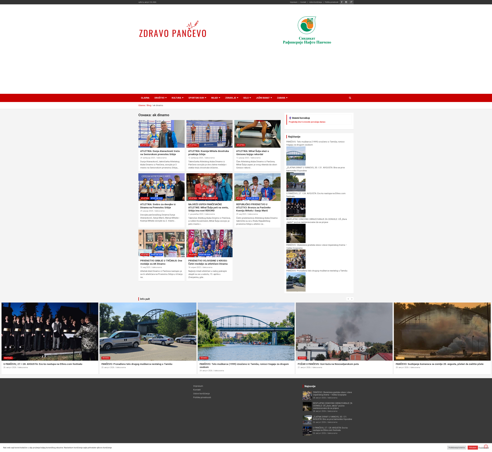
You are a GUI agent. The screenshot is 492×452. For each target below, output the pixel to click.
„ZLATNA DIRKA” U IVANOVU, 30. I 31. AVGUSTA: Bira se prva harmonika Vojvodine (332, 418)
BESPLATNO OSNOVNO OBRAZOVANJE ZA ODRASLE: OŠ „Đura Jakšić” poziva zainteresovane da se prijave (316, 220)
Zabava (281, 97)
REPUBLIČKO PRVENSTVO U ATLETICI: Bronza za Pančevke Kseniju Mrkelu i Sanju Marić (253, 207)
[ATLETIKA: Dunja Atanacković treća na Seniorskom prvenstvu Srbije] (161, 134)
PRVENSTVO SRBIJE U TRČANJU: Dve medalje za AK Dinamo (161, 262)
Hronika (7, 358)
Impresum (294, 2)
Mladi (214, 97)
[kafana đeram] (307, 30)
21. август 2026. (206, 367)
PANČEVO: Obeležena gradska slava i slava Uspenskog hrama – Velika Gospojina (332, 393)
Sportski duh (196, 97)
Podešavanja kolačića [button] (457, 448)
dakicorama (162, 158)
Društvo (159, 97)
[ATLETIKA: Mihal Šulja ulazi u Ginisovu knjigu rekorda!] (257, 134)
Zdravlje (230, 97)
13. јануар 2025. (242, 158)
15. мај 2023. (145, 267)
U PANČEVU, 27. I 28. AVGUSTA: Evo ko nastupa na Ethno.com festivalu (330, 429)
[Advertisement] (246, 72)
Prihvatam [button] (472, 448)
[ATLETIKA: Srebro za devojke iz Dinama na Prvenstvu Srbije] (161, 187)
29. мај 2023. (241, 214)
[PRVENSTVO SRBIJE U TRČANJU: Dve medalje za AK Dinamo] (161, 243)
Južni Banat (263, 97)
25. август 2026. (10, 367)
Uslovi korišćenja (315, 2)
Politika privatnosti (331, 2)
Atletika (145, 145)
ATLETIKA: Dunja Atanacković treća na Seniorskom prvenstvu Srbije (160, 153)
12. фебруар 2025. (195, 158)
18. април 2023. (194, 267)
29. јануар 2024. (146, 211)
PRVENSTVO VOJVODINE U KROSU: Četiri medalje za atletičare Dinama (208, 262)
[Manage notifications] (486, 446)
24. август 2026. (108, 371)
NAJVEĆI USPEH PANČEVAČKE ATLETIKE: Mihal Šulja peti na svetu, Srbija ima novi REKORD (208, 207)
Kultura (176, 97)
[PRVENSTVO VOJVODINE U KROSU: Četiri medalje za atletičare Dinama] (209, 243)
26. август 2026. (319, 422)
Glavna (145, 97)
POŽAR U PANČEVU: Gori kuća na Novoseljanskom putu (230, 364)
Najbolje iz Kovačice (208, 198)
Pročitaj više (484, 447)
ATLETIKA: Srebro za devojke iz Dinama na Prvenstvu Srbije (158, 206)
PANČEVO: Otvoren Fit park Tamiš (414, 364)
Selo (246, 97)
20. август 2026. (304, 367)
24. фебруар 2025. (147, 158)
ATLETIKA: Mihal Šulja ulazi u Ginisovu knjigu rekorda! (252, 153)
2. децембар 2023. (196, 214)
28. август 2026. (319, 398)
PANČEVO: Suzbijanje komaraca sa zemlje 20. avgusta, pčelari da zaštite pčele (341, 364)
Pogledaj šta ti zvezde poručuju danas (307, 122)
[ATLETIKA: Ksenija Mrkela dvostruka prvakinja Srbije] (209, 134)
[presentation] (348, 299)
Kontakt (303, 2)
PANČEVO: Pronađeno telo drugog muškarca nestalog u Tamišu (38, 364)
